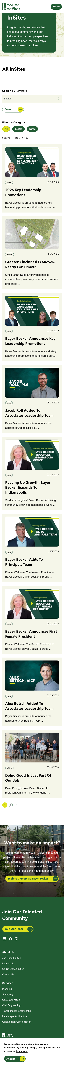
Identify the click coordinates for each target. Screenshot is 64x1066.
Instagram (16, 939)
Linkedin (4, 939)
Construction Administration (16, 1022)
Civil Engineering (11, 1005)
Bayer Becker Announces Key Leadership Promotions (30, 341)
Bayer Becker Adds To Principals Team (24, 562)
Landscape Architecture (14, 1016)
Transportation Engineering (16, 1011)
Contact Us (8, 974)
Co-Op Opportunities (13, 969)
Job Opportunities (11, 958)
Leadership (8, 963)
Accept (10, 1059)
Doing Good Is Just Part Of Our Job (28, 778)
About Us (8, 952)
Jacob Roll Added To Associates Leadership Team (29, 413)
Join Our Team (14, 929)
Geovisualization (11, 1000)
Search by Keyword (14, 90)
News (32, 129)
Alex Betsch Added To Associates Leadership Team (29, 706)
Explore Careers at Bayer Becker (28, 878)
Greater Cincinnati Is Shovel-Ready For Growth (30, 264)
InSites (18, 129)
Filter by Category (13, 122)
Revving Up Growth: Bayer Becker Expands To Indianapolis (28, 487)
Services (7, 983)
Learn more (22, 1051)
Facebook (10, 939)
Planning (7, 989)
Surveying (7, 994)
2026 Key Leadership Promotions (23, 192)
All (6, 129)
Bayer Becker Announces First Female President (31, 634)
